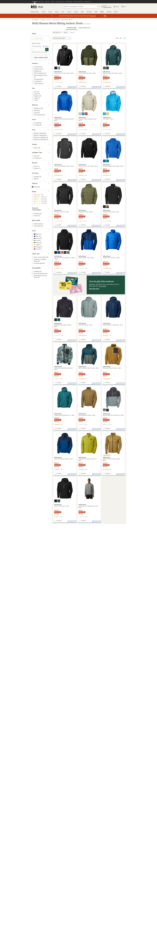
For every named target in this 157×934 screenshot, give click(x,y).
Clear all (72, 32)
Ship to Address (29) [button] (41, 57)
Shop (40, 7)
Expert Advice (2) (84, 27)
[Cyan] (104, 113)
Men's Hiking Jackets (67, 19)
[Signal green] (107, 161)
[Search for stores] (46, 49)
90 (124, 38)
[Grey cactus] (58, 68)
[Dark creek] (107, 68)
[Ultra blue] (83, 113)
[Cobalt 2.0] (104, 161)
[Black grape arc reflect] (55, 319)
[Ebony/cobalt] (107, 206)
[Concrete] (68, 252)
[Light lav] (80, 113)
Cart (125, 6)
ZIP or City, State (36, 46)
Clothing (42, 19)
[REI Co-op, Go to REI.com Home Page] (34, 7)
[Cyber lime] (107, 113)
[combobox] (81, 6)
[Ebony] (104, 206)
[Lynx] (104, 68)
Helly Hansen (35, 19)
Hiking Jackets (56, 19)
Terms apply (102, 286)
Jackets (49, 19)
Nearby (46, 46)
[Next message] (103, 15)
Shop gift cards (94, 288)
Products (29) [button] (71, 27)
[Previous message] (52, 15)
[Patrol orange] (86, 113)
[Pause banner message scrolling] (105, 15)
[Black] (55, 68)
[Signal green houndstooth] (58, 319)
